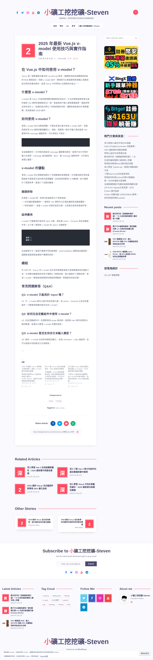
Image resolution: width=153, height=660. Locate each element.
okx (67, 26)
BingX (67, 596)
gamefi (66, 600)
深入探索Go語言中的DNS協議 (117, 143)
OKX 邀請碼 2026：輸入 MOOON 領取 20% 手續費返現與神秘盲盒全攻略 (125, 241)
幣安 (61, 26)
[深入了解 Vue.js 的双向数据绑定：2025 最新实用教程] (56, 375)
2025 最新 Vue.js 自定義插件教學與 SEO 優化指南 (40, 487)
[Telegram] (38, 12)
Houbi (61, 604)
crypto (46, 600)
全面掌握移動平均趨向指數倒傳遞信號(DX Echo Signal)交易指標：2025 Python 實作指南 (121, 187)
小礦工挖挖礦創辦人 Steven (89, 26)
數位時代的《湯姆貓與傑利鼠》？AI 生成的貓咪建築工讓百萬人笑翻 (125, 216)
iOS (69, 604)
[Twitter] (22, 12)
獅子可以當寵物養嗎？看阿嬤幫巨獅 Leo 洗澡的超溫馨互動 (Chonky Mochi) (125, 228)
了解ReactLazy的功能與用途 (116, 174)
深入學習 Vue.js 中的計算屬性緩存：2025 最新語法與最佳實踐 (82, 487)
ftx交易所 (55, 600)
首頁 (55, 26)
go (44, 604)
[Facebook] (17, 12)
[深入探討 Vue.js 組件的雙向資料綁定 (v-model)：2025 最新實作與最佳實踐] (79, 376)
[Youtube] (33, 12)
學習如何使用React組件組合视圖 (118, 164)
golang (52, 604)
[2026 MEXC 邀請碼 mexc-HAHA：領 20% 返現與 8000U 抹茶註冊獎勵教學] (107, 254)
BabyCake (57, 596)
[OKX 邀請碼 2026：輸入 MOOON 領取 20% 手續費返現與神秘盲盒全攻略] (107, 241)
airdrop (46, 596)
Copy (84, 141)
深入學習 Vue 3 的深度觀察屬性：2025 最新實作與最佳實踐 (40, 470)
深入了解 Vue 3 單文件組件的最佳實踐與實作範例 (83, 470)
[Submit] (136, 38)
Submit (91, 564)
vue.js (59, 401)
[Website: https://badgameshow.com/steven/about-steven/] (131, 602)
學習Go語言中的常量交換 (115, 153)
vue (51, 401)
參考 (73, 26)
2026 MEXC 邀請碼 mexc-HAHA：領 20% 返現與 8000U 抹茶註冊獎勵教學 (124, 254)
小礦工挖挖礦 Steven (140, 595)
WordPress (82, 649)
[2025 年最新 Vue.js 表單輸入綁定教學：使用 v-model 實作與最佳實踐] (33, 376)
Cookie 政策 (44, 656)
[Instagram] (28, 12)
